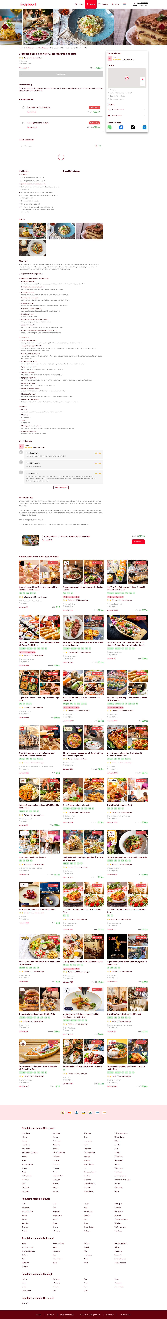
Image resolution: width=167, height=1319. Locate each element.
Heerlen (55, 1187)
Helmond (56, 1191)
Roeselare (118, 1208)
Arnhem (24, 1156)
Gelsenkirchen (58, 1259)
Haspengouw (57, 1215)
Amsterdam (26, 1149)
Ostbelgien (118, 1204)
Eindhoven (56, 1156)
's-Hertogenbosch (120, 1133)
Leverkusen (88, 1255)
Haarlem (56, 1184)
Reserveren (138, 542)
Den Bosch (25, 1187)
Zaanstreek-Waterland (122, 1180)
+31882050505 (125, 1315)
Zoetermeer (118, 1187)
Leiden (86, 1145)
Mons (85, 1219)
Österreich (25, 1303)
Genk (54, 1204)
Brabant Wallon (27, 1211)
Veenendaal (118, 1160)
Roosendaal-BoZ (89, 1184)
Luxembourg (88, 1211)
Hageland (56, 1211)
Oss (85, 1168)
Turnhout (117, 1215)
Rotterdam (87, 1187)
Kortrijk (55, 1227)
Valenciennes (119, 1287)
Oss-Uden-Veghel (90, 1172)
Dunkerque (56, 1279)
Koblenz (86, 1243)
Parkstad (87, 1176)
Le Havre (56, 1287)
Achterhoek (26, 1133)
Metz (85, 1279)
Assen (24, 1160)
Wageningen (118, 1168)
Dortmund (25, 1263)
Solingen (25, 1267)
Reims (86, 1291)
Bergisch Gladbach (28, 1251)
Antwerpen (26, 1208)
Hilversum (87, 1133)
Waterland (118, 1172)
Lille (54, 1291)
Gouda (55, 1172)
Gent (54, 1208)
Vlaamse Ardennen (121, 1219)
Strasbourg (118, 1283)
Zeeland (117, 1184)
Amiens (24, 1279)
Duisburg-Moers (58, 1243)
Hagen (55, 1263)
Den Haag (25, 1191)
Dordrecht (56, 1145)
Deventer (56, 1137)
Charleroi (25, 1227)
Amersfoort (26, 1145)
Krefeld (86, 1247)
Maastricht (87, 1149)
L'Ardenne (56, 1231)
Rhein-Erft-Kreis (120, 1263)
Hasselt (55, 1219)
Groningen (56, 1180)
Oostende (87, 1231)
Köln (85, 1251)
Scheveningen (88, 1191)
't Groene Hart (58, 1176)
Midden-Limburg (89, 1153)
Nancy (86, 1283)
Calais (24, 1287)
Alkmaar (25, 1137)
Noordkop (87, 1160)
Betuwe (24, 1168)
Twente (117, 1145)
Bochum (24, 1255)
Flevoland (56, 1164)
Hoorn (86, 1137)
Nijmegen (87, 1156)
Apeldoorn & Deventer (29, 1153)
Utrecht (117, 1153)
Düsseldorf (56, 1251)
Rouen (116, 1279)
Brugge (24, 1215)
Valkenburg (118, 1156)
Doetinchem (57, 1141)
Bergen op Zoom (27, 1164)
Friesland (56, 1168)
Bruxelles (25, 1223)
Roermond (87, 1180)
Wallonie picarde (120, 1227)
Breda (24, 1172)
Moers (86, 1259)
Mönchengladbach (120, 1243)
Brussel (24, 1219)
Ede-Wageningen (59, 1153)
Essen (55, 1255)
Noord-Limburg (89, 1164)
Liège (85, 1208)
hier (24, 184)
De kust (24, 1231)
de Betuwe (25, 1180)
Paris (85, 1287)
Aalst (23, 1204)
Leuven (86, 1204)
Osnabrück (118, 1255)
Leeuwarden (88, 1141)
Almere (24, 1141)
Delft (23, 1184)
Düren (55, 1247)
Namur (86, 1223)
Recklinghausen (119, 1259)
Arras (24, 1283)
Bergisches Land (27, 1247)
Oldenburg (118, 1251)
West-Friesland (119, 1176)
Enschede (56, 1160)
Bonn (23, 1259)
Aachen (24, 1243)
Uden (116, 1149)
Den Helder (57, 1133)
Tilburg (116, 1141)
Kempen (55, 1223)
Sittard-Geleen (119, 1137)
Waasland (117, 1223)
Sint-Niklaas (118, 1211)
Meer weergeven (61, 487)
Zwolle (116, 1191)
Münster (117, 1247)
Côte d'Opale (26, 1291)
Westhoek (118, 1231)
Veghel (116, 1164)
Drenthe (55, 1149)
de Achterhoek (27, 1176)
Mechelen (87, 1215)
